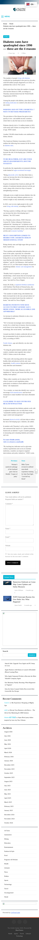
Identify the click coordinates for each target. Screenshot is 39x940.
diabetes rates (9, 145)
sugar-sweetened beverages (22, 170)
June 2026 (7, 740)
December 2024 (9, 814)
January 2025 (8, 810)
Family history (7, 343)
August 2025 (8, 781)
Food (6, 855)
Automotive (8, 835)
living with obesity (12, 206)
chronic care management (24, 267)
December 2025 (9, 765)
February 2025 (9, 806)
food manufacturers (16, 392)
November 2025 (9, 769)
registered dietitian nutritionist (24, 285)
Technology (8, 884)
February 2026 (9, 756)
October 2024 (8, 823)
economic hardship (17, 231)
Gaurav (6, 703)
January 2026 (8, 761)
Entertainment (8, 847)
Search (5, 651)
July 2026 (7, 736)
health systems (15, 363)
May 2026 (7, 744)
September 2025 (9, 777)
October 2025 (8, 773)
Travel (6, 888)
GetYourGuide (15, 912)
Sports (6, 880)
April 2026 (7, 748)
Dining (6, 839)
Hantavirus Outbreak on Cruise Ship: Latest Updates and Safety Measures (24, 584)
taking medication (11, 103)
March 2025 (8, 802)
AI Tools (7, 830)
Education (7, 843)
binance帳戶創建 (10, 717)
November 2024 (9, 819)
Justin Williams (18, 590)
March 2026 (8, 752)
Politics (6, 876)
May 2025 (7, 794)
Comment (9, 504)
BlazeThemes (19, 930)
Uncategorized (8, 893)
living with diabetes (24, 78)
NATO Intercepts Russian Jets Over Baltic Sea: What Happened (24, 599)
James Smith (18, 605)
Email (7, 537)
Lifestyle (7, 868)
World (6, 36)
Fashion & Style (9, 851)
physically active (13, 175)
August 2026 (8, 732)
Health (6, 864)
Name (7, 528)
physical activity (15, 419)
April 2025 (7, 798)
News (6, 872)
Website (7, 545)
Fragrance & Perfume (11, 859)
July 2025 (7, 785)
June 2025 (7, 790)
